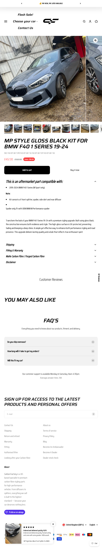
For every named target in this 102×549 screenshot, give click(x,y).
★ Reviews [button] (99, 277)
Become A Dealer (50, 452)
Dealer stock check (50, 458)
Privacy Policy (48, 436)
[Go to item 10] (94, 129)
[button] (51, 181)
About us (46, 425)
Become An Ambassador (53, 447)
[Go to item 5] (46, 129)
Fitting (6, 447)
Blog (45, 441)
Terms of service (49, 431)
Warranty (8, 441)
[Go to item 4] (37, 129)
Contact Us (8, 425)
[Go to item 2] (18, 129)
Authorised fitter (11, 452)
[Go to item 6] (56, 130)
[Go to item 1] (8, 129)
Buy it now (75, 170)
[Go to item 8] (75, 129)
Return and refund (12, 436)
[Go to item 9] (85, 129)
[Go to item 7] (66, 129)
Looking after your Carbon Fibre (17, 458)
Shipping (7, 431)
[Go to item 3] (27, 129)
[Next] (80, 3)
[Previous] (21, 3)
